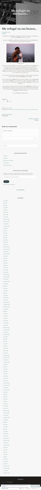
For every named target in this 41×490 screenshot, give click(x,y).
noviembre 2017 (6, 440)
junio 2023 (5, 288)
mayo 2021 (5, 343)
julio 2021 (5, 339)
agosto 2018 (5, 419)
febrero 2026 (5, 214)
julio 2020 (5, 366)
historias (8, 109)
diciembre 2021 (6, 327)
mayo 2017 (5, 454)
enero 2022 (5, 325)
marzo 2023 (5, 295)
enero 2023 (5, 299)
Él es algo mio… (6, 162)
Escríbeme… (4, 482)
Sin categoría (9, 108)
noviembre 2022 (6, 304)
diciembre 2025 (6, 219)
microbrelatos (17, 109)
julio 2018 (5, 422)
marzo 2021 (5, 348)
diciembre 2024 (6, 246)
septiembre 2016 (6, 472)
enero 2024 (5, 272)
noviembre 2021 (6, 329)
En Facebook (20, 189)
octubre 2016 (5, 470)
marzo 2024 (5, 267)
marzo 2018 (5, 431)
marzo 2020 (5, 376)
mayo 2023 (5, 290)
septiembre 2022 (6, 306)
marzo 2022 (5, 320)
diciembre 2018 (6, 410)
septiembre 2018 (6, 417)
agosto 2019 (5, 392)
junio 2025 (5, 233)
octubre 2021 (5, 332)
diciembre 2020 (6, 355)
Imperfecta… (5, 158)
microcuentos (22, 109)
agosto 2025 (5, 228)
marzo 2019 (5, 403)
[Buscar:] (20, 145)
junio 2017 (5, 452)
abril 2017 (5, 456)
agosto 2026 (5, 200)
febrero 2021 (5, 350)
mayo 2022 (5, 316)
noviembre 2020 (6, 357)
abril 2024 (5, 265)
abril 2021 (5, 346)
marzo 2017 (5, 459)
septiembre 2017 (6, 445)
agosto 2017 (5, 447)
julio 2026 (5, 203)
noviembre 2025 (6, 221)
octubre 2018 (5, 415)
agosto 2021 (5, 336)
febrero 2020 (5, 378)
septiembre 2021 (6, 334)
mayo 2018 (5, 426)
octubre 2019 (5, 387)
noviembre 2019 (6, 385)
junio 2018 (5, 424)
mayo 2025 (5, 235)
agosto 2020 (5, 364)
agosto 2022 (5, 309)
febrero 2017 (5, 461)
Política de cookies (5, 488)
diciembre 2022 (6, 302)
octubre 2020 (5, 359)
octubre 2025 (5, 223)
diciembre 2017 (6, 438)
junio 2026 (5, 205)
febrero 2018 (5, 433)
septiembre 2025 (6, 226)
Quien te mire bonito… (7, 165)
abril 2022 (5, 318)
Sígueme (6, 181)
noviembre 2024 (6, 249)
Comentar (35, 138)
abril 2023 (5, 293)
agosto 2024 (5, 256)
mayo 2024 (5, 263)
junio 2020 (5, 369)
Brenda (4, 33)
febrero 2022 (5, 323)
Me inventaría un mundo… (8, 160)
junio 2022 (5, 313)
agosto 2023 (5, 283)
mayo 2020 (5, 371)
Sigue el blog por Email (20, 170)
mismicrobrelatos (34, 109)
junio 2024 (5, 260)
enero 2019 (5, 408)
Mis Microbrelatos (6, 1)
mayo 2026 (5, 207)
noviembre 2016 (6, 468)
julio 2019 (5, 394)
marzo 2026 (5, 212)
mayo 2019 (5, 399)
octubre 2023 (5, 279)
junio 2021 (5, 341)
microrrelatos (28, 109)
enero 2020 (5, 380)
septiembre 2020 (6, 362)
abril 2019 (5, 401)
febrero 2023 (5, 297)
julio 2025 (5, 230)
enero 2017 (5, 463)
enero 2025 (5, 244)
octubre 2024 (5, 251)
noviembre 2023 (6, 276)
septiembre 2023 (6, 281)
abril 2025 (5, 237)
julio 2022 (5, 311)
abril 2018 (5, 429)
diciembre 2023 (6, 274)
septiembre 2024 (6, 253)
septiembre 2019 (6, 389)
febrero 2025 (5, 242)
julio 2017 (5, 449)
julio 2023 (5, 286)
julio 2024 (5, 258)
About (38, 1)
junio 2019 (5, 396)
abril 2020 (5, 373)
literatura (12, 109)
